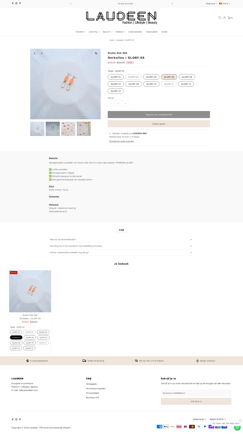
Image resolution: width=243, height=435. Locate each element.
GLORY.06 (187, 77)
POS (41, 427)
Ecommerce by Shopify (60, 427)
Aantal (111, 98)
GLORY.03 (133, 77)
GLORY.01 (116, 77)
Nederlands (210, 3)
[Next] (172, 3)
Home (111, 40)
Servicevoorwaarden (96, 388)
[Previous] (71, 3)
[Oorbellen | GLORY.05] (30, 291)
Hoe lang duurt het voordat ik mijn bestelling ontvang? (76, 246)
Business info (92, 397)
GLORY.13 (116, 91)
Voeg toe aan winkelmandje (159, 114)
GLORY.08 (134, 84)
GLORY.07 (116, 84)
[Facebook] (13, 3)
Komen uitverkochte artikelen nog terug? (69, 252)
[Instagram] (16, 3)
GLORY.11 (169, 84)
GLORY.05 (169, 77)
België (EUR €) (217, 419)
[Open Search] (220, 17)
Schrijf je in (196, 401)
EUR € (225, 3)
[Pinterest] (20, 3)
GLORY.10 (151, 84)
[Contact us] (237, 427)
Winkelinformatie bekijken (121, 141)
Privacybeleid (92, 393)
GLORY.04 (151, 77)
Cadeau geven (159, 124)
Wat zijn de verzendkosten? (63, 239)
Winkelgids (91, 384)
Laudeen (34, 427)
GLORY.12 (186, 84)
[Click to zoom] (96, 53)
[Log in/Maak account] (224, 17)
